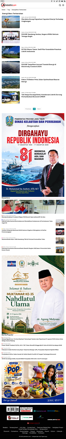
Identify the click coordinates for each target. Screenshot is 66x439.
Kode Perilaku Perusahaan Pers (28, 429)
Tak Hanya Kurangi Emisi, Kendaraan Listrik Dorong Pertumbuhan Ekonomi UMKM (41, 96)
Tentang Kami (14, 427)
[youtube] (62, 1)
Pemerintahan (24, 431)
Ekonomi (6, 431)
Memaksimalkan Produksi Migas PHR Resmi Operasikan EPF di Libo (23, 217)
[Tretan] (13, 418)
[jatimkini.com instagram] (59, 1)
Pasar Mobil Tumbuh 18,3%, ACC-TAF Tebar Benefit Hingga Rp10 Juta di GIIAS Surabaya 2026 (32, 345)
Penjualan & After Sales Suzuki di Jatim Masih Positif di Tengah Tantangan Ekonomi (29, 354)
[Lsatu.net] (40, 417)
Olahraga (25, 433)
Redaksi (5, 427)
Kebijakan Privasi (58, 427)
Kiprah (47, 431)
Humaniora (14, 431)
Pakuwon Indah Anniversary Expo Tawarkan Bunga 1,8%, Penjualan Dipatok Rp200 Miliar (30, 350)
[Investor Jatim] (53, 411)
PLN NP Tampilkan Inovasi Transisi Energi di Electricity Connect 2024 (38, 65)
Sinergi (32, 431)
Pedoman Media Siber (44, 427)
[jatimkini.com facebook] (51, 1)
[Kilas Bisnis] (40, 411)
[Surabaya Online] (26, 409)
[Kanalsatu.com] (54, 419)
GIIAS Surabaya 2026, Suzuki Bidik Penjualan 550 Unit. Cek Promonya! (24, 358)
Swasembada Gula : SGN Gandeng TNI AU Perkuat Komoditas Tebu (23, 239)
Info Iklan (23, 427)
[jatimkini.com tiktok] (57, 1)
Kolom (53, 431)
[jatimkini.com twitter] (54, 1)
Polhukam (41, 433)
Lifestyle (59, 431)
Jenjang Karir (44, 429)
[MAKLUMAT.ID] (33, 423)
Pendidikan (32, 433)
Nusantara (40, 431)
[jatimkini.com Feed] (64, 1)
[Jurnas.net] (26, 417)
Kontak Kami (31, 427)
